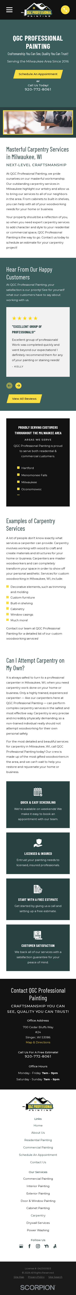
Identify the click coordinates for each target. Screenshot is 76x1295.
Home (38, 1125)
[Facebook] (29, 1246)
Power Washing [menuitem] (38, 1230)
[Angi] (55, 1246)
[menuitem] (19, 1277)
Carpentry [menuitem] (38, 1215)
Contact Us (38, 1162)
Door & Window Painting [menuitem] (38, 1201)
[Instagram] (38, 1246)
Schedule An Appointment (38, 1155)
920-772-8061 (38, 89)
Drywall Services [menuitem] (38, 1223)
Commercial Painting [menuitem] (38, 1178)
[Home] (36, 10)
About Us (38, 1132)
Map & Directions (38, 1042)
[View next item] (18, 386)
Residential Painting (38, 1140)
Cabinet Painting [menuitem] (38, 1208)
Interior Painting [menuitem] (38, 1186)
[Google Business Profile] (21, 1246)
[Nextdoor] (46, 1246)
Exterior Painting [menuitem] (38, 1193)
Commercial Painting (38, 1147)
